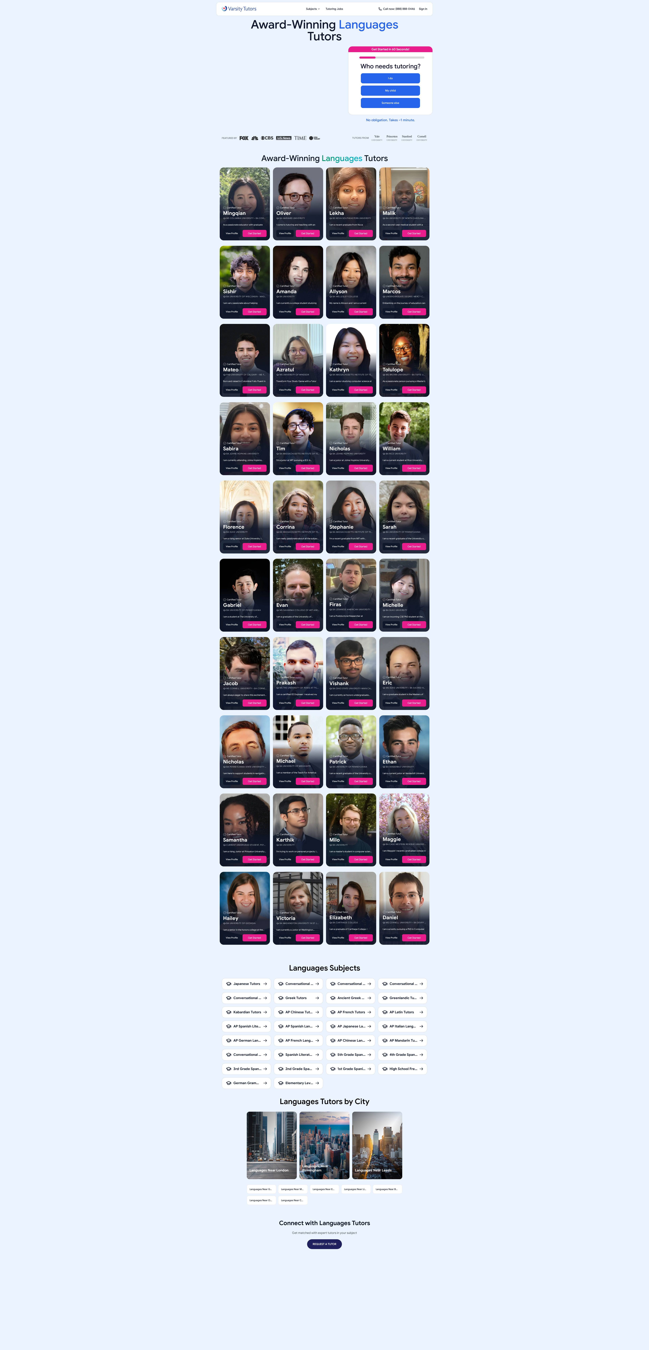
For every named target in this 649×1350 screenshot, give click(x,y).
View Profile (232, 233)
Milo (334, 839)
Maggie (392, 839)
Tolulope (393, 369)
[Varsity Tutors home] (239, 9)
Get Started (254, 233)
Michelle (393, 605)
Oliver (283, 213)
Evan (282, 605)
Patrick (337, 761)
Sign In (423, 9)
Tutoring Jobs (334, 9)
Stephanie (341, 526)
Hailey (230, 918)
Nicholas (339, 448)
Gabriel (232, 605)
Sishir (229, 291)
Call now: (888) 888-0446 (399, 9)
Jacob (230, 683)
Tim (280, 448)
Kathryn (339, 369)
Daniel (390, 917)
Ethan (389, 761)
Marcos (392, 291)
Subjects (311, 9)
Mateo (230, 369)
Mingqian (234, 213)
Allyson (338, 291)
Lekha (336, 213)
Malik (389, 213)
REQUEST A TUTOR (324, 1244)
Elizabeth (340, 917)
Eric (387, 682)
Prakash (286, 682)
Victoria (285, 918)
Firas (335, 604)
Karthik (285, 839)
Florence (233, 526)
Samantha (235, 839)
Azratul (285, 369)
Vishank (339, 683)
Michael (285, 760)
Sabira (230, 448)
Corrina (285, 526)
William (391, 448)
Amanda (286, 291)
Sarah (389, 526)
